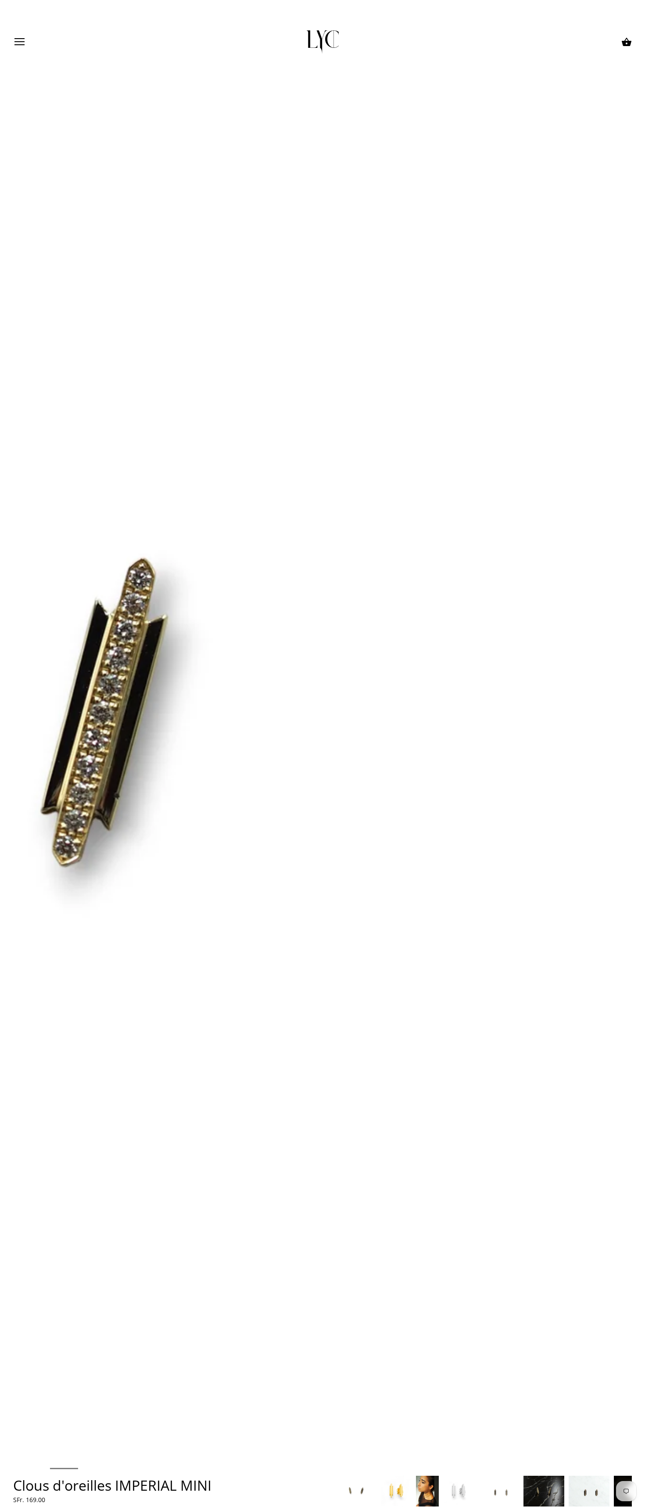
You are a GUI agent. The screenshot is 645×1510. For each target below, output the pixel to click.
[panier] (626, 42)
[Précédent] (336, 1491)
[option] (356, 1491)
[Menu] (19, 43)
